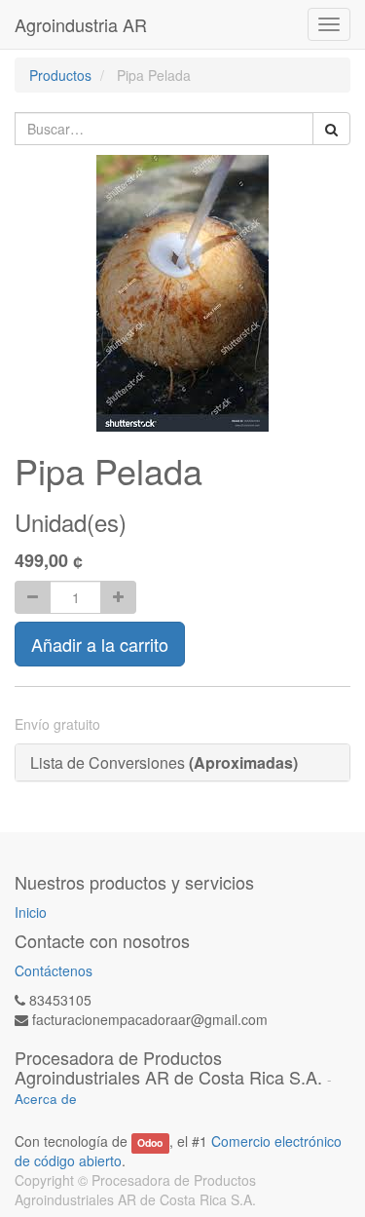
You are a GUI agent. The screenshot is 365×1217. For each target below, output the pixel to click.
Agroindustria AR (81, 24)
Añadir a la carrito (99, 644)
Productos (60, 75)
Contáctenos (53, 970)
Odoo (150, 1142)
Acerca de (46, 1098)
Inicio (31, 912)
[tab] (182, 762)
